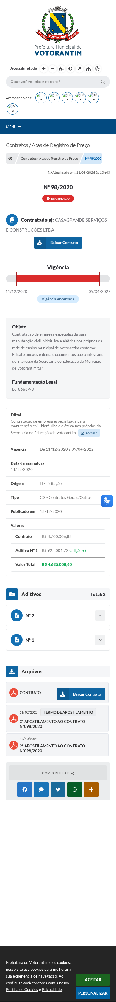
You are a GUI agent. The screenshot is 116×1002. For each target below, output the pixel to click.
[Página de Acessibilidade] (97, 69)
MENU (12, 127)
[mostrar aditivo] (100, 615)
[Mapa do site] (88, 69)
